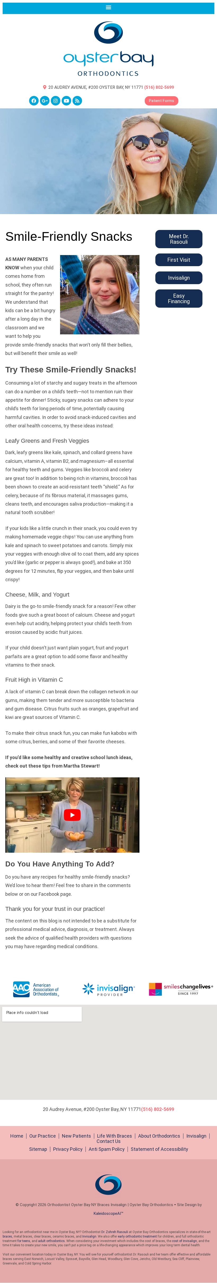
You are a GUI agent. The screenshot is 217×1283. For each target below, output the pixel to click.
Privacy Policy (68, 1149)
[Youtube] (66, 100)
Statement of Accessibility (159, 1149)
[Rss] (77, 100)
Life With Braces (114, 1136)
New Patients (76, 1136)
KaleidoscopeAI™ (108, 1213)
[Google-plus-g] (44, 100)
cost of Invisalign (184, 1241)
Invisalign (196, 1136)
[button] (108, 7)
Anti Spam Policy (107, 1149)
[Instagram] (55, 100)
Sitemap (38, 1149)
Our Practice (42, 1136)
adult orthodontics (51, 1241)
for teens (23, 1241)
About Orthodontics (159, 1136)
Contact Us (109, 1141)
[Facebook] (34, 100)
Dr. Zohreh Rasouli (114, 1232)
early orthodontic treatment (137, 1236)
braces (7, 1236)
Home (16, 1136)
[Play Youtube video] (72, 815)
